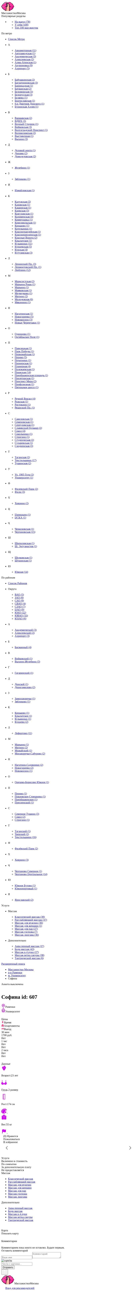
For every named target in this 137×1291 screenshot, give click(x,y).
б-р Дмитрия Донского (29, 103)
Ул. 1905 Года (24, 474)
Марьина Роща (25, 284)
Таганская (22, 457)
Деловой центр (25, 150)
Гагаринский (24, 672)
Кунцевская (23, 246)
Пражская (23, 372)
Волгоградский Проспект (31, 130)
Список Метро (16, 39)
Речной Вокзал (25, 398)
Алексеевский (25, 633)
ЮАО (20, 612)
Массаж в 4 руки (27, 952)
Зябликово (22, 179)
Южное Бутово (25, 885)
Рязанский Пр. (25, 407)
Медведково (23, 293)
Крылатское (23, 240)
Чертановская (25, 532)
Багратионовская (26, 82)
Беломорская (24, 91)
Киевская (22, 210)
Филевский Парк (26, 489)
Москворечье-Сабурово (30, 753)
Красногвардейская (28, 231)
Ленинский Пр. (25, 264)
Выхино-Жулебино (27, 661)
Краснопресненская (28, 234)
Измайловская (25, 190)
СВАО (20, 603)
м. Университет (17, 975)
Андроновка (24, 65)
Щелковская (23, 557)
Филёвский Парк (26, 848)
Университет (24, 477)
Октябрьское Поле (27, 337)
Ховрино (22, 503)
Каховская (22, 204)
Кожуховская (24, 213)
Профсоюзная (24, 384)
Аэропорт (22, 68)
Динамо (21, 153)
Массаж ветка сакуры (29, 955)
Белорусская (23, 94)
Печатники (23, 360)
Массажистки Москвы (21, 969)
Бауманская (23, 88)
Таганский (23, 831)
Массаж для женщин (28, 925)
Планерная (23, 366)
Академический (26, 630)
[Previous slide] (7, 1148)
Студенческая (24, 440)
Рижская (21, 401)
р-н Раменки (15, 972)
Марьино (22, 287)
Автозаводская (25, 53)
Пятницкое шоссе (26, 387)
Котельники (23, 228)
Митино (21, 296)
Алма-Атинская (25, 62)
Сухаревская (24, 443)
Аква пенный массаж (29, 946)
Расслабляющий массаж (31, 919)
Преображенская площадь (31, 375)
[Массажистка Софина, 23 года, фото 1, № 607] (68, 1148)
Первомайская (25, 354)
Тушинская (23, 463)
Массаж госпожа (26, 931)
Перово (21, 357)
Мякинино (23, 302)
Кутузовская (23, 252)
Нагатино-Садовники (29, 764)
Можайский (23, 750)
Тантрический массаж (29, 958)
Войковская (23, 127)
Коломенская (24, 216)
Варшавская (23, 118)
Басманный (23, 647)
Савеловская (24, 419)
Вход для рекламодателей (19, 1288)
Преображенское (26, 799)
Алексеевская (24, 59)
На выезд (22, 21)
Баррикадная (24, 85)
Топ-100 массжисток (26, 27)
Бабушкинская (25, 79)
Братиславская (25, 100)
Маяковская (23, 290)
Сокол (20, 431)
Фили (20, 492)
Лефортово (23, 733)
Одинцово (22, 334)
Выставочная (24, 136)
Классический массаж (30, 916)
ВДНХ (20, 121)
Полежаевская (25, 369)
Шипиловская (24, 543)
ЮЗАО (20, 618)
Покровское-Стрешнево (30, 796)
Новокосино (23, 319)
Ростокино (23, 404)
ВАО (19, 594)
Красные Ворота (26, 237)
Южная (21, 572)
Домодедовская (25, 156)
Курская (21, 249)
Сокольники (23, 434)
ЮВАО (21, 615)
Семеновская (24, 422)
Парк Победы (24, 351)
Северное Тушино (27, 813)
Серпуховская (24, 425)
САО (19, 600)
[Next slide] (130, 1148)
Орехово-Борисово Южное (32, 782)
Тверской (22, 834)
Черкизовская (24, 529)
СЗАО (20, 606)
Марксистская (24, 281)
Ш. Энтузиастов (26, 546)
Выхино (21, 139)
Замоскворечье (25, 698)
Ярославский (24, 899)
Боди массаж (24, 949)
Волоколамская (25, 133)
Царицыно (23, 514)
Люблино (23, 270)
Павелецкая (23, 348)
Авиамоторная (25, 50)
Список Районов (17, 583)
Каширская (23, 207)
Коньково (22, 225)
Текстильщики (25, 460)
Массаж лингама (27, 934)
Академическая (25, 56)
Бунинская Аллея (26, 106)
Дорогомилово (25, 687)
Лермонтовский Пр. (28, 267)
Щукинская (23, 560)
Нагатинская (24, 313)
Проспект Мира (25, 381)
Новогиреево (24, 316)
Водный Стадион (26, 124)
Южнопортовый (26, 888)
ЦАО (19, 609)
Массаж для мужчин (29, 922)
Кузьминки (23, 243)
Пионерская (23, 363)
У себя (21, 24)
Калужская (23, 201)
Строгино (22, 437)
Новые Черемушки (27, 322)
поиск (13, 963)
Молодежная (24, 299)
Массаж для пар (26, 928)
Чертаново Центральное (31, 874)
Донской (21, 684)
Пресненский (24, 802)
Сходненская (24, 446)
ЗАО (19, 597)
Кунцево (21, 721)
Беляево (21, 97)
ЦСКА (20, 517)
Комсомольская (25, 222)
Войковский (23, 658)
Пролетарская (24, 378)
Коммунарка (24, 219)
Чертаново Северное (28, 871)
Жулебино (22, 167)
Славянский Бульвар (28, 428)
